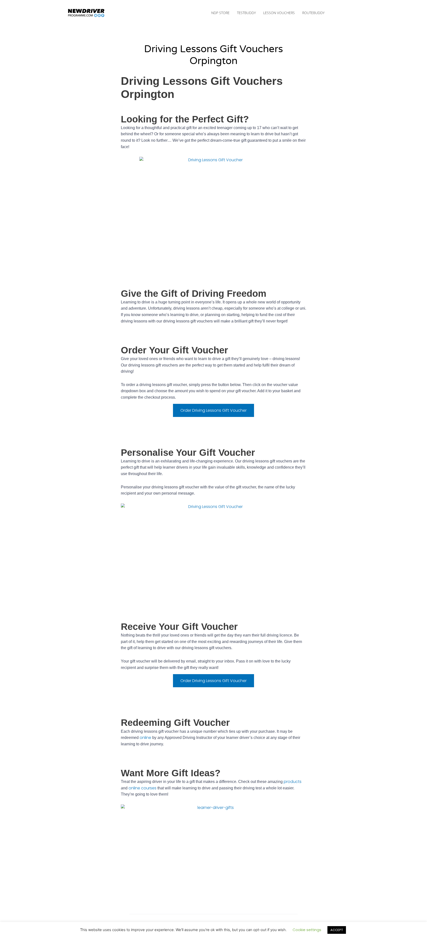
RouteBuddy (313, 12)
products (292, 781)
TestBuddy (246, 12)
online (145, 737)
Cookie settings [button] (307, 929)
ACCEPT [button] (336, 930)
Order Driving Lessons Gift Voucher (213, 410)
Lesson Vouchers (279, 12)
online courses (142, 788)
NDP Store (220, 12)
